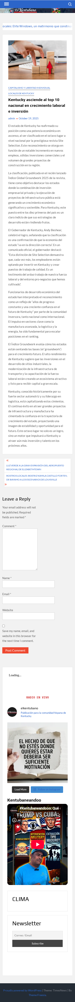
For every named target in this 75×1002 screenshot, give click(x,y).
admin (11, 118)
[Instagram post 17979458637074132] (37, 752)
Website (7, 610)
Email (6, 594)
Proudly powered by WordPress (22, 990)
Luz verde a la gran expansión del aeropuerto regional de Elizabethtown (35, 467)
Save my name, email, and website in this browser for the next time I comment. (19, 635)
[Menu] (6, 4)
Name (7, 578)
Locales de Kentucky (21, 93)
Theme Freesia (37, 995)
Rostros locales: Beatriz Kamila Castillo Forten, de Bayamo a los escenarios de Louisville (37, 477)
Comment (9, 526)
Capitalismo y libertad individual (29, 87)
